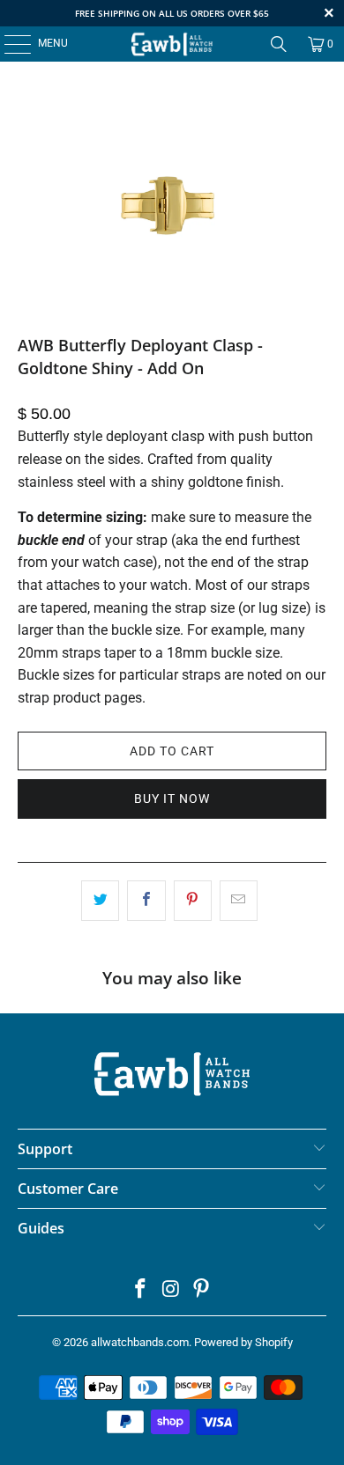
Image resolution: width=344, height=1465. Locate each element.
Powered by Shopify (243, 1342)
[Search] (278, 44)
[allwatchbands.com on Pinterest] (202, 1290)
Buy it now (172, 798)
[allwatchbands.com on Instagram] (171, 1290)
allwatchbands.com (140, 1342)
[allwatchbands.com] (172, 44)
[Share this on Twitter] (100, 900)
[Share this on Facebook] (146, 900)
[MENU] (8, 44)
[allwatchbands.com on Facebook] (140, 1290)
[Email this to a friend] (239, 900)
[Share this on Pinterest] (193, 900)
